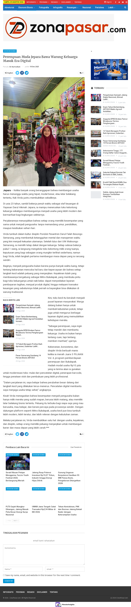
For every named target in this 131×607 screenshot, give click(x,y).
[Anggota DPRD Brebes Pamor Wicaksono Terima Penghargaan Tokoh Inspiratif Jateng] (8, 333)
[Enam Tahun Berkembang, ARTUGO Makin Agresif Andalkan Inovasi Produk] (8, 319)
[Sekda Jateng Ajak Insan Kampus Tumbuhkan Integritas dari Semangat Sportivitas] (96, 194)
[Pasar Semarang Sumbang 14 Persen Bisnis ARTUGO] (8, 358)
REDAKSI (54, 2)
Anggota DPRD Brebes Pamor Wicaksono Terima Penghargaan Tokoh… (29, 332)
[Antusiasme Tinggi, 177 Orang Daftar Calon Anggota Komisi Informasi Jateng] (96, 153)
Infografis (58, 7)
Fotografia (44, 7)
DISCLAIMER (66, 2)
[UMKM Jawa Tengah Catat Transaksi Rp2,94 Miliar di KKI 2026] (44, 495)
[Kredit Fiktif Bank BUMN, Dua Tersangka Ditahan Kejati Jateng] (96, 184)
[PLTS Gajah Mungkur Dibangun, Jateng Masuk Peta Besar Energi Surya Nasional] (18, 495)
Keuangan (71, 7)
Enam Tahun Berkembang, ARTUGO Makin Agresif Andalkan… (114, 109)
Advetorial (9, 7)
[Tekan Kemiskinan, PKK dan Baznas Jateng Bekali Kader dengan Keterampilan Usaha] (70, 495)
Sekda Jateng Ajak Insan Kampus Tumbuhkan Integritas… (113, 194)
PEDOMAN (43, 2)
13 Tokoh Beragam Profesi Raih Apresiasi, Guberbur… (114, 132)
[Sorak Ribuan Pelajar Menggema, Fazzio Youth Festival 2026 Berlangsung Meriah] (18, 461)
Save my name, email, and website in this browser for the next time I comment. (42, 575)
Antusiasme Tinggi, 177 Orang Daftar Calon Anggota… (115, 152)
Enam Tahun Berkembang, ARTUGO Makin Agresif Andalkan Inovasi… (29, 319)
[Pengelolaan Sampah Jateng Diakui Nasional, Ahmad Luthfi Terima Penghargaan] (8, 308)
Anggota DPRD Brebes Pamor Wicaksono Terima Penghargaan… (115, 121)
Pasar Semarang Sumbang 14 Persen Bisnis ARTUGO (114, 142)
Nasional (87, 7)
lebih (110, 7)
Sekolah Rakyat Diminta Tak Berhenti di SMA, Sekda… (114, 173)
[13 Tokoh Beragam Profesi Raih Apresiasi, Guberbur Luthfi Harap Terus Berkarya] (8, 347)
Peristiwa (99, 7)
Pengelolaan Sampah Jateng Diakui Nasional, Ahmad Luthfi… (115, 97)
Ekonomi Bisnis (25, 7)
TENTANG (78, 2)
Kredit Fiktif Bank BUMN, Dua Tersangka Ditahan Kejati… (115, 183)
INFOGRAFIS (31, 2)
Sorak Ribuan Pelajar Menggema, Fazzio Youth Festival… (113, 162)
